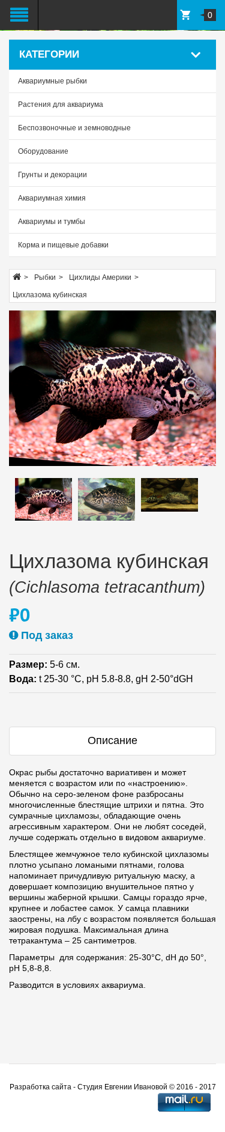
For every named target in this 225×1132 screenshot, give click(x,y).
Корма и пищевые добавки (63, 245)
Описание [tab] (112, 740)
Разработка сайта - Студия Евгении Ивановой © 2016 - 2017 (113, 1087)
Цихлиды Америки (100, 277)
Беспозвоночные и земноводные (74, 128)
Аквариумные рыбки (52, 81)
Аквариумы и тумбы (51, 221)
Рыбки (45, 277)
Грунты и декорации (52, 175)
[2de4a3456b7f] (112, 388)
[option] (43, 499)
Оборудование (43, 151)
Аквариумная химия (52, 198)
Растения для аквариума (60, 104)
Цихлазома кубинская (50, 295)
